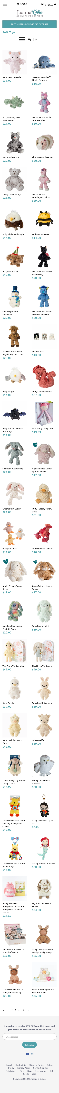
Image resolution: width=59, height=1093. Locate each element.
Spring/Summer (40, 1067)
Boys (29, 1070)
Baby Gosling (8, 703)
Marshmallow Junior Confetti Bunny (12, 627)
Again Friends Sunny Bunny (12, 587)
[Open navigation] (4, 4)
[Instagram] (32, 1053)
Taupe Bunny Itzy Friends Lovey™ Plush (14, 782)
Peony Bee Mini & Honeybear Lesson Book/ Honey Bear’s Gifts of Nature (14, 908)
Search (9, 1064)
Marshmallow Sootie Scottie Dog (42, 273)
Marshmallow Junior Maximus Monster (42, 313)
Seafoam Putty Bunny (12, 468)
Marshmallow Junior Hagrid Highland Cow (12, 353)
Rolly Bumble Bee (40, 234)
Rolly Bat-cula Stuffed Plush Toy (12, 430)
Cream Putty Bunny (11, 508)
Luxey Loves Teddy (11, 194)
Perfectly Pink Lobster (42, 548)
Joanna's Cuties (37, 1078)
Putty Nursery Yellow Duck (42, 510)
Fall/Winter (11, 1070)
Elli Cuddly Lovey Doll (42, 428)
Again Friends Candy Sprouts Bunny (41, 470)
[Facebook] (27, 1053)
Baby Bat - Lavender (12, 77)
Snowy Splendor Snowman (10, 313)
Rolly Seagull (8, 391)
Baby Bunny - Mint (40, 626)
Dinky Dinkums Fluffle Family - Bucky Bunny (42, 951)
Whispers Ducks (10, 548)
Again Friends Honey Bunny (42, 587)
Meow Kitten (38, 351)
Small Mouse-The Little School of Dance (13, 951)
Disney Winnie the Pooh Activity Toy (13, 865)
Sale (34, 1073)
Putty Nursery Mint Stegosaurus (11, 119)
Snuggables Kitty (10, 157)
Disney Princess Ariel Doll (44, 863)
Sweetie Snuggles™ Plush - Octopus (41, 78)
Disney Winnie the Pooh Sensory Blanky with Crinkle (13, 823)
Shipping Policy (36, 1064)
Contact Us (20, 1064)
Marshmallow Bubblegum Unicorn (41, 196)
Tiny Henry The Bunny (42, 666)
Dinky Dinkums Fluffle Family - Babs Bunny (12, 991)
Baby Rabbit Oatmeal (42, 703)
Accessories (40, 1070)
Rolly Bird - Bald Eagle (13, 234)
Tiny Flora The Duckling (13, 666)
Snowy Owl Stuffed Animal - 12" (41, 782)
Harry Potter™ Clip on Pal (42, 822)
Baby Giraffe (38, 740)
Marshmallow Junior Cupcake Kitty (42, 119)
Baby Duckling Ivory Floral (11, 741)
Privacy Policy (23, 1067)
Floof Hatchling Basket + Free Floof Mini (44, 991)
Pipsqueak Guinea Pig (42, 157)
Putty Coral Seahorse (42, 391)
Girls (22, 1070)
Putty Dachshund (10, 271)
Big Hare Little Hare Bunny (41, 905)
